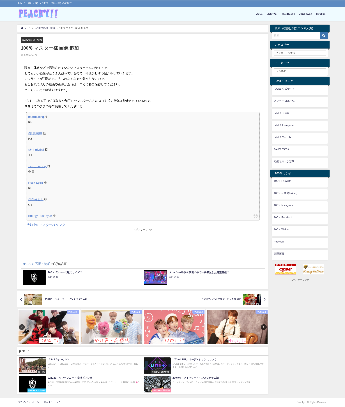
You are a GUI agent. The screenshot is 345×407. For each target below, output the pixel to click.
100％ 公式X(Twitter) (285, 193)
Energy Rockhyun (40, 215)
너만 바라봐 (36, 149)
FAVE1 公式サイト (284, 88)
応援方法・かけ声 (284, 161)
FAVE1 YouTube (283, 137)
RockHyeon (288, 14)
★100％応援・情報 (32, 40)
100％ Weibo (281, 229)
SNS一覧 (272, 14)
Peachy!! (279, 241)
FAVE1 (259, 14)
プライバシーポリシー (30, 402)
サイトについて (52, 402)
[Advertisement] (143, 239)
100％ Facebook (283, 217)
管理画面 (279, 253)
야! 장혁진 (35, 133)
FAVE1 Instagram (284, 125)
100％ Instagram (283, 205)
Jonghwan (305, 14)
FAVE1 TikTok (281, 149)
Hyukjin (321, 14)
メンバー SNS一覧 (284, 101)
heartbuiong (36, 116)
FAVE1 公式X (281, 113)
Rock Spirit (35, 182)
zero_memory (37, 166)
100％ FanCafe (282, 181)
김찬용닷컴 (35, 199)
